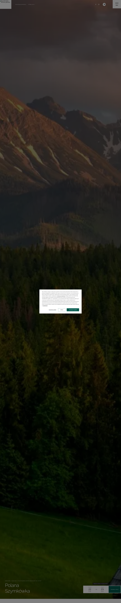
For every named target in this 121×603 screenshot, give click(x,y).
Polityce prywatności (61, 295)
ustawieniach (45, 305)
